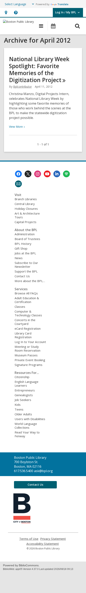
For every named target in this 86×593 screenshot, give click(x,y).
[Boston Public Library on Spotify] (66, 174)
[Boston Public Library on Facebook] (18, 174)
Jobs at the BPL (25, 253)
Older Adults (23, 414)
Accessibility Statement (42, 544)
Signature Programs (28, 365)
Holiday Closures (26, 209)
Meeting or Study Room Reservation (27, 348)
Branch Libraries (26, 199)
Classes (20, 307)
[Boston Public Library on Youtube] (47, 174)
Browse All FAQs (26, 293)
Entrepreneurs (25, 390)
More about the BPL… (30, 281)
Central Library (25, 204)
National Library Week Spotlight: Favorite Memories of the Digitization (39, 69)
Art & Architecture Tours (27, 215)
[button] (6, 12)
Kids (18, 405)
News (19, 258)
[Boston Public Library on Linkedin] (56, 174)
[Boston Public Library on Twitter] (28, 174)
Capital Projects (25, 222)
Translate (62, 4)
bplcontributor (22, 86)
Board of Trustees (27, 239)
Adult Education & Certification (27, 300)
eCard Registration (28, 328)
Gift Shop (21, 248)
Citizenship (22, 377)
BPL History (23, 244)
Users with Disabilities (30, 419)
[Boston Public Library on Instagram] (37, 174)
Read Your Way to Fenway (27, 434)
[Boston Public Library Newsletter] (18, 183)
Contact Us (22, 276)
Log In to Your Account (30, 342)
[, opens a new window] (22, 522)
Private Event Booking (30, 360)
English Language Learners (26, 383)
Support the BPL (26, 271)
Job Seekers (23, 400)
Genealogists (24, 395)
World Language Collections (26, 425)
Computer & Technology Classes (28, 313)
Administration (25, 234)
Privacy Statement (53, 539)
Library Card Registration (23, 335)
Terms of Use (28, 539)
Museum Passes (26, 355)
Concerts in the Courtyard (25, 322)
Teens (19, 409)
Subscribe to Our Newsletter (26, 265)
